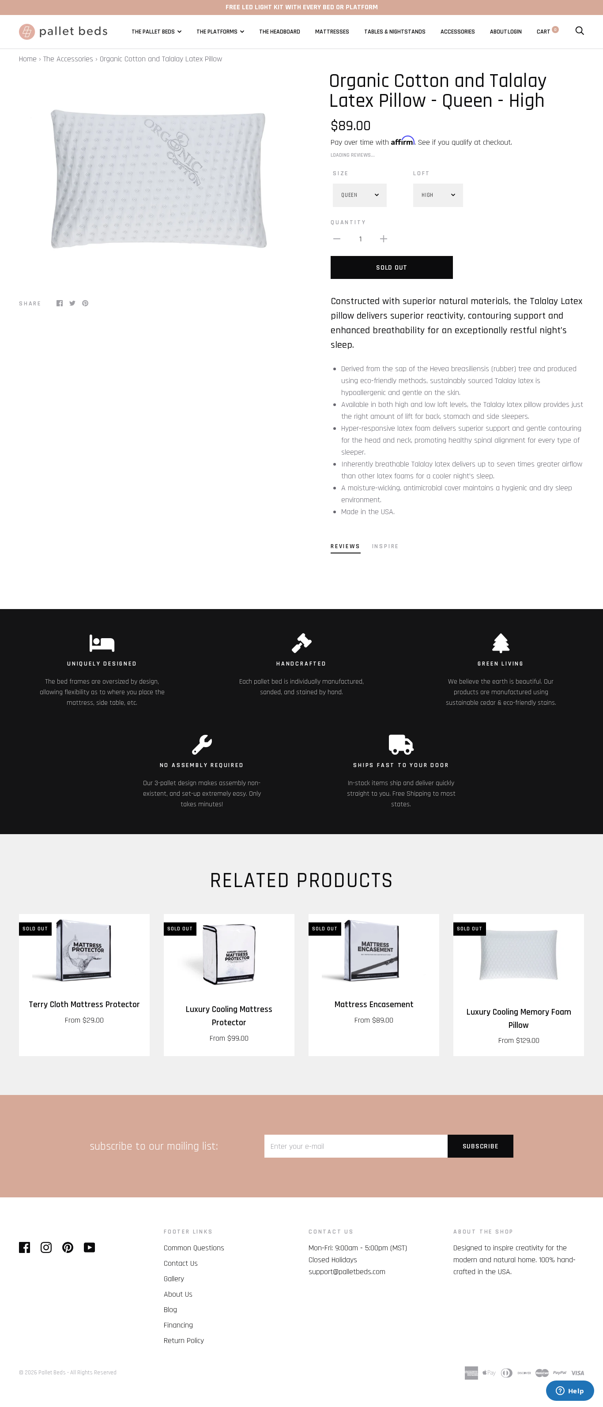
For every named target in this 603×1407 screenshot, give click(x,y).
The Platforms (216, 32)
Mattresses (332, 32)
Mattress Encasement (374, 1004)
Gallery (174, 1279)
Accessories (458, 32)
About (498, 32)
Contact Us (181, 1263)
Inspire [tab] (385, 546)
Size (341, 173)
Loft (421, 173)
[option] (156, 179)
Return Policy (184, 1341)
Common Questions (194, 1248)
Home (28, 59)
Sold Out (391, 267)
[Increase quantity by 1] (383, 239)
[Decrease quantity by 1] (337, 239)
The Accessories (68, 59)
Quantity (348, 222)
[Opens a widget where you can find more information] (570, 1392)
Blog (170, 1310)
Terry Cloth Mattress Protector (84, 1004)
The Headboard (279, 32)
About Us (178, 1294)
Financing (178, 1325)
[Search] (579, 32)
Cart (547, 32)
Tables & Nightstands (395, 32)
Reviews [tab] (346, 546)
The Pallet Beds (153, 32)
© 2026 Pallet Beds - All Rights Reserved (68, 1372)
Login (515, 32)
